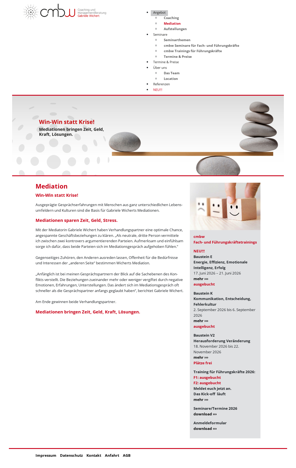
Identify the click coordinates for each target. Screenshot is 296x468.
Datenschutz (71, 455)
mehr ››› (201, 278)
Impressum (46, 455)
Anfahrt (112, 455)
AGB (126, 455)
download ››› (205, 414)
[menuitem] (171, 18)
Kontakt (93, 455)
